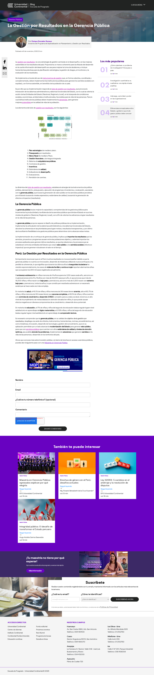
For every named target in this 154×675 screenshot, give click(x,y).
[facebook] (4, 62)
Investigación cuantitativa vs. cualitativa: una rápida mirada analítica (121, 83)
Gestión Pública (15, 19)
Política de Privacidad (109, 607)
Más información (35, 570)
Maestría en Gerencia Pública (56, 342)
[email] (4, 73)
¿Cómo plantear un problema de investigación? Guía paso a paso (121, 67)
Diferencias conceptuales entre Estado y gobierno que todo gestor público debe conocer (121, 110)
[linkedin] (4, 67)
